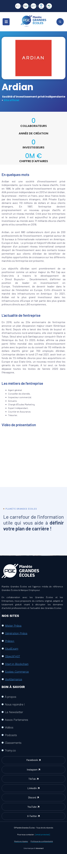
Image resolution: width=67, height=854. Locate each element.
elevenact (40, 848)
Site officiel (11, 100)
